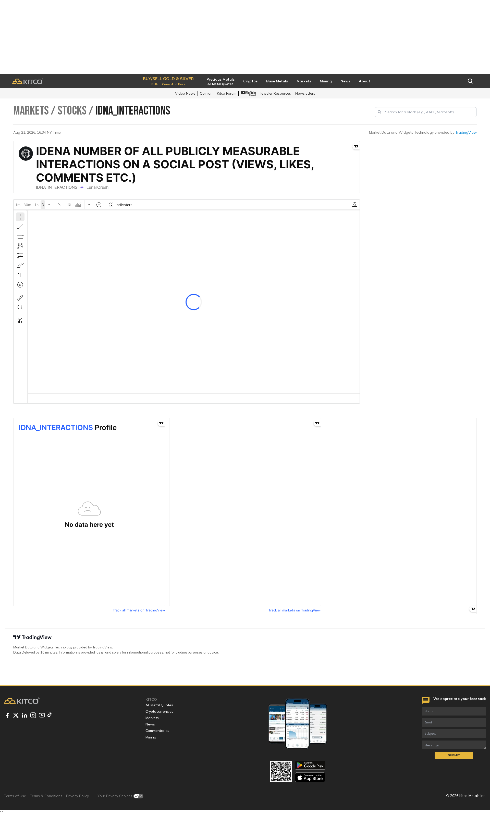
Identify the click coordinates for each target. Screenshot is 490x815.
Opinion (206, 93)
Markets (152, 718)
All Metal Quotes (159, 705)
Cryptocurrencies (159, 711)
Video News (185, 93)
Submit (454, 755)
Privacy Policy (77, 796)
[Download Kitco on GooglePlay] (310, 765)
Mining (150, 737)
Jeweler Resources (275, 93)
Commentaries (157, 730)
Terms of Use (15, 796)
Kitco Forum (226, 93)
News (150, 724)
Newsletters (305, 93)
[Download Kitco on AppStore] (310, 777)
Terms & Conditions (46, 796)
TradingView (466, 132)
